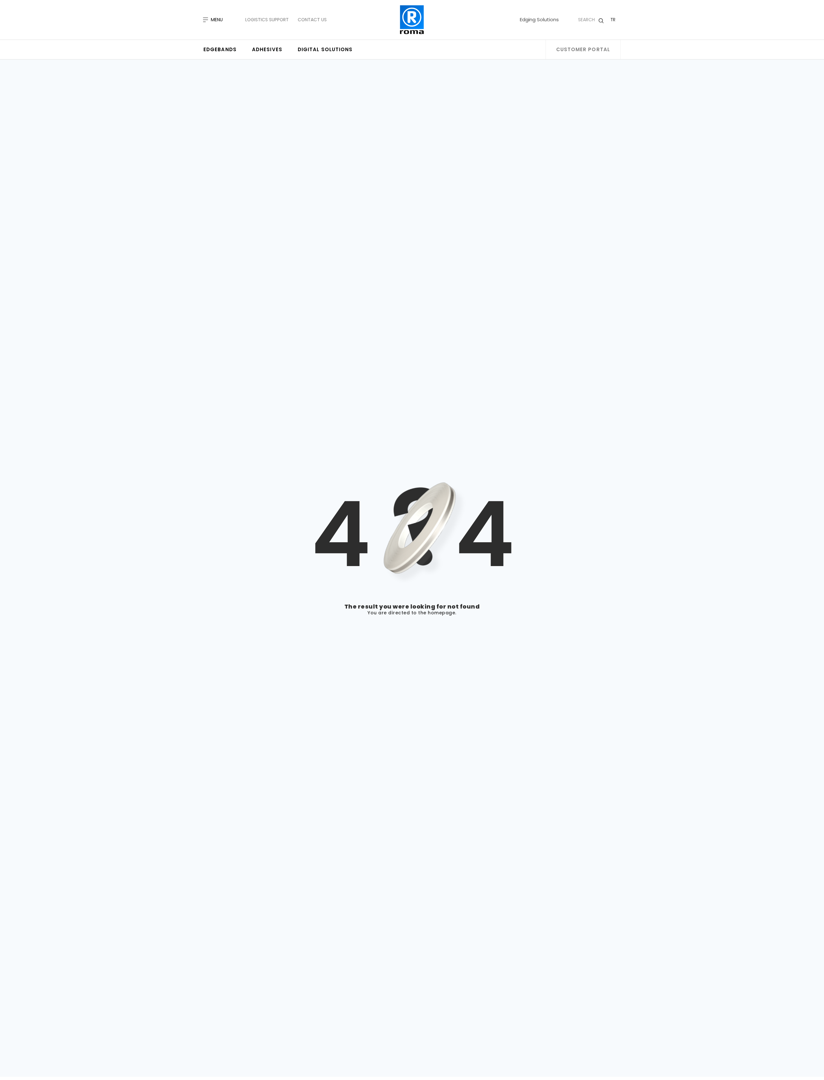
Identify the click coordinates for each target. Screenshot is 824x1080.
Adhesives (267, 49)
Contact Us (312, 19)
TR (613, 19)
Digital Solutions (325, 49)
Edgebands (220, 49)
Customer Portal (583, 49)
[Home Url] (412, 19)
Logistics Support (267, 19)
